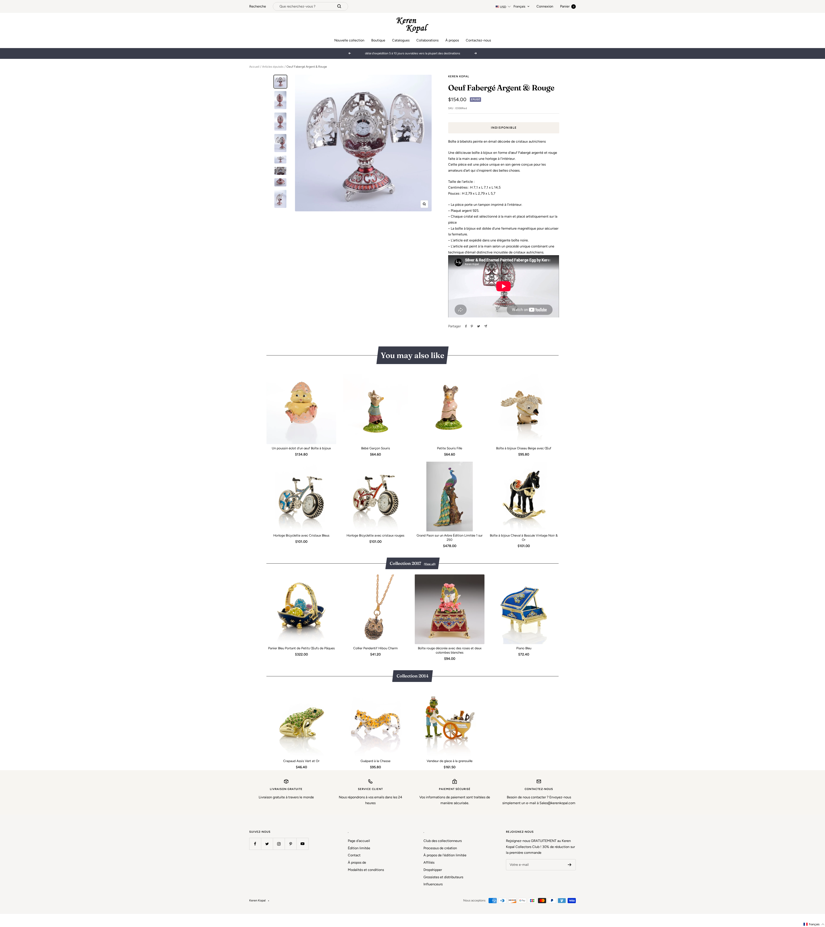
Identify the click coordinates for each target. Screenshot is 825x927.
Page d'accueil (359, 841)
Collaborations (427, 40)
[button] (814, 924)
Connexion (544, 6)
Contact (354, 855)
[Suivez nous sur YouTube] (302, 844)
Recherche (257, 6)
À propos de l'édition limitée (444, 855)
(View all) (429, 564)
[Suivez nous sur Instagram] (279, 844)
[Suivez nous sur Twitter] (267, 844)
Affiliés (428, 862)
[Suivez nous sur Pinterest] (290, 844)
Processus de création (440, 848)
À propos (452, 40)
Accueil (254, 67)
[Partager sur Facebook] (466, 326)
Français (519, 6)
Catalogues (400, 40)
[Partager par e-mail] (485, 326)
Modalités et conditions (366, 870)
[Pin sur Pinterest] (472, 326)
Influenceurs (433, 884)
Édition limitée (359, 848)
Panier (567, 6)
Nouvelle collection (349, 40)
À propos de (357, 862)
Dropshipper (432, 870)
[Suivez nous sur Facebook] (255, 844)
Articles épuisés (273, 67)
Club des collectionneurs (442, 841)
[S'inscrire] (569, 864)
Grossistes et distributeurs (443, 877)
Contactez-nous (478, 40)
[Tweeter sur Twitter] (478, 326)
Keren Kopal (458, 76)
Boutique (378, 40)
